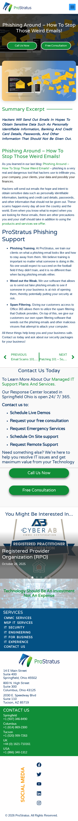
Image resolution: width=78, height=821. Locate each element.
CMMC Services (18, 618)
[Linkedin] (39, 793)
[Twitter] (39, 774)
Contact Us (14, 647)
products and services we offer (23, 223)
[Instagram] (39, 803)
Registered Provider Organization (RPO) (26, 554)
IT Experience (16, 642)
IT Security (14, 627)
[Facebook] (39, 765)
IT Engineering (17, 632)
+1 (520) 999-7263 (15, 735)
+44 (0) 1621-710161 (16, 744)
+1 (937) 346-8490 (15, 719)
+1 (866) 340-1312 (15, 752)
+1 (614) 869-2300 (15, 727)
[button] (72, 7)
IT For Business (18, 637)
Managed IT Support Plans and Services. (38, 382)
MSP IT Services (18, 622)
